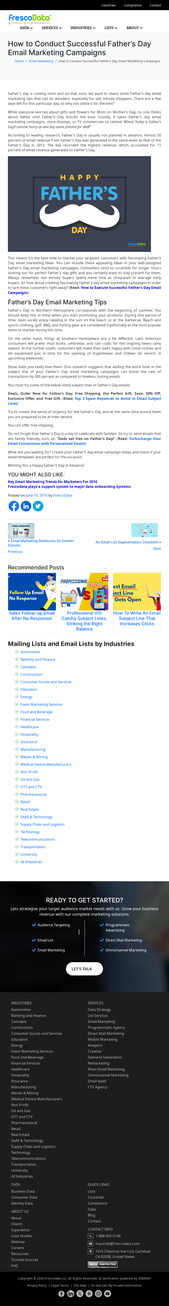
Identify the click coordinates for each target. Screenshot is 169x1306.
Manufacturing (33, 749)
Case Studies (21, 1235)
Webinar (18, 1241)
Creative (94, 1051)
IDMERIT (144, 1278)
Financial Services (35, 719)
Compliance (132, 5)
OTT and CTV (31, 786)
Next (157, 548)
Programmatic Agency (106, 1027)
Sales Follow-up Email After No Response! (32, 615)
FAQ (14, 1265)
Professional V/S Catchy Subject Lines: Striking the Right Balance (84, 621)
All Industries (31, 861)
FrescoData (62, 495)
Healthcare (29, 726)
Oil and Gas (30, 779)
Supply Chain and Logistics (42, 824)
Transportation (33, 846)
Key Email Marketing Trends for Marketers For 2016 (52, 481)
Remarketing (98, 1063)
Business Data (23, 1191)
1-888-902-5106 (108, 1235)
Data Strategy (99, 1009)
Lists (109, 27)
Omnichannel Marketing (108, 1075)
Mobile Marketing (103, 1039)
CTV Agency (97, 1087)
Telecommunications (37, 839)
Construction (31, 674)
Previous (15, 551)
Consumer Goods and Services (46, 681)
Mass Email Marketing (106, 1069)
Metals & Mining (34, 756)
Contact (155, 5)
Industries (81, 27)
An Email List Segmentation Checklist (127, 542)
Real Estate (29, 809)
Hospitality (29, 734)
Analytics (95, 1045)
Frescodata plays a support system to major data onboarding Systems (70, 486)
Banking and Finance (37, 659)
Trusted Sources (24, 1259)
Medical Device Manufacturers (45, 764)
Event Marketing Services (41, 704)
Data (24, 27)
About (133, 27)
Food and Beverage (36, 711)
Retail (25, 801)
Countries (108, 5)
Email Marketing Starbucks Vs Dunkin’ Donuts (41, 543)
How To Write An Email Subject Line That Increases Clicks (137, 618)
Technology (30, 831)
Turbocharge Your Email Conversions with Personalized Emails (84, 441)
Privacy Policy (37, 1285)
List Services (98, 1015)
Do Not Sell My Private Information (116, 1285)
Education (28, 689)
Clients (16, 1224)
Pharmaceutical (33, 794)
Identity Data (22, 1203)
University (28, 854)
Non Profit (29, 771)
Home (19, 61)
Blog (91, 1215)
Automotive (30, 651)
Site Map (79, 1285)
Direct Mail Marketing (106, 1033)
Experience (20, 1229)
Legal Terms (60, 1285)
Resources (20, 1253)
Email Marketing (41, 61)
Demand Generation (105, 1057)
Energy (26, 696)
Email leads (97, 1081)
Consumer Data (24, 1197)
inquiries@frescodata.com (117, 1243)
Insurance (28, 741)
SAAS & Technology (36, 816)
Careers (17, 1247)
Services (50, 27)
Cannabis (28, 666)
